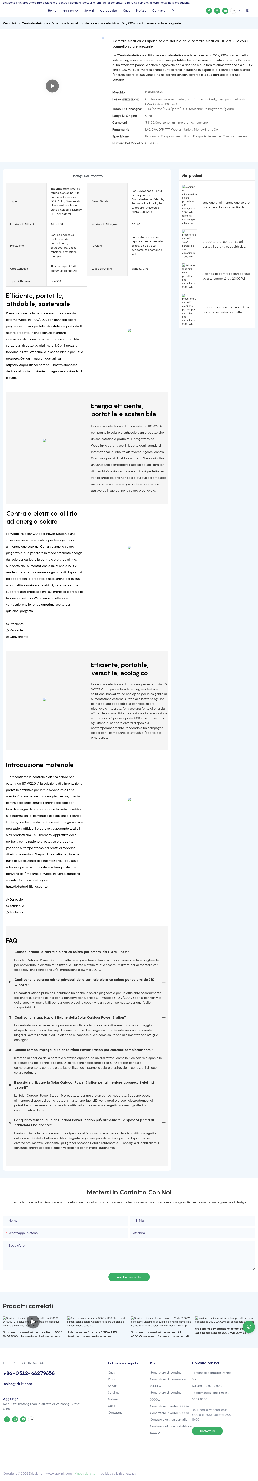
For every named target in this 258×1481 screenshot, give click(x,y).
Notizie (113, 1399)
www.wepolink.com (58, 1474)
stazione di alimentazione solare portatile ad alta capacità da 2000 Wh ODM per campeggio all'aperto (226, 205)
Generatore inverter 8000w (169, 1413)
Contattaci (115, 1413)
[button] (173, 11)
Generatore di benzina (165, 1373)
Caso (111, 1406)
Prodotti (114, 1379)
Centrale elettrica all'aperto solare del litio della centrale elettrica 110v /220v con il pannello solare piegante (101, 23)
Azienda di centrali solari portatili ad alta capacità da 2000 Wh (226, 276)
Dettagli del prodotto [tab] (87, 176)
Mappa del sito (85, 1474)
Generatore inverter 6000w (169, 1406)
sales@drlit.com (17, 1383)
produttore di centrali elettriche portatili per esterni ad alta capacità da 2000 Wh (225, 310)
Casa (111, 1373)
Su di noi (114, 1393)
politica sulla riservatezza (118, 1474)
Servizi (112, 1386)
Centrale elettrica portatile (169, 1420)
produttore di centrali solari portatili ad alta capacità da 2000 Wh (223, 244)
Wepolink (10, 23)
